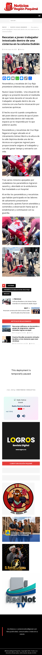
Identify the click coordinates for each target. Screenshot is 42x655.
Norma (22, 49)
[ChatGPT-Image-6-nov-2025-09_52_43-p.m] (21, 541)
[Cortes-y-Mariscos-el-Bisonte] (18, 513)
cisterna (11, 286)
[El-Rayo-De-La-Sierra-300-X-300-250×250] (15, 569)
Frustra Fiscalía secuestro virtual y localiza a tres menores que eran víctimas (25, 339)
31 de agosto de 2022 (20, 332)
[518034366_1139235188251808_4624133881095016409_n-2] (21, 609)
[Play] (18, 416)
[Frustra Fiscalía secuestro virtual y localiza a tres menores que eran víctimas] (6, 339)
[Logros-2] (21, 458)
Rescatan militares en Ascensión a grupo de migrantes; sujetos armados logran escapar (25, 328)
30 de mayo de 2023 (10, 49)
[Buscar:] (21, 20)
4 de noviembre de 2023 (21, 343)
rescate (6, 294)
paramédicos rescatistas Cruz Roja (17, 290)
